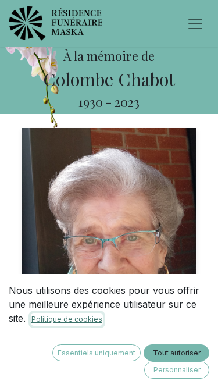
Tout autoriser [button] (177, 352)
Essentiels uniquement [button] (96, 352)
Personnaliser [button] (177, 369)
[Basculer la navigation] (195, 23)
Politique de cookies (66, 319)
